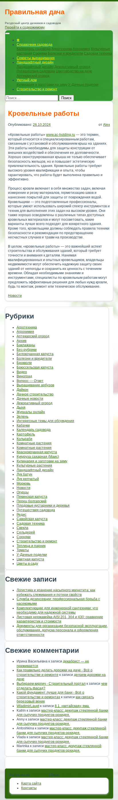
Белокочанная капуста (35, 354)
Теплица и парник (31, 546)
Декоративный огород (72, 67)
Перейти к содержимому (25, 27)
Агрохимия (81, 49)
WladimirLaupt (28, 706)
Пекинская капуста (32, 497)
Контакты (29, 788)
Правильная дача (34, 12)
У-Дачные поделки (83, 85)
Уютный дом (27, 80)
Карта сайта (31, 783)
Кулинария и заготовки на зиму (42, 85)
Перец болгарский (31, 501)
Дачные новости (30, 399)
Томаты (23, 550)
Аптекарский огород (33, 76)
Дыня (21, 407)
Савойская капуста (32, 519)
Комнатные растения (34, 443)
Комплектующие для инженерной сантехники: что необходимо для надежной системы (57, 610)
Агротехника (62, 49)
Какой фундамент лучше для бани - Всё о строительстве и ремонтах (50, 694)
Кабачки (23, 425)
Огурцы (23, 492)
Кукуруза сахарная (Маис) (38, 457)
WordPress (39, 775)
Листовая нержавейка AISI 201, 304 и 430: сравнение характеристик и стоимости (60, 619)
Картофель (26, 434)
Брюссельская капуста (35, 367)
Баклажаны (26, 345)
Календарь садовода (34, 49)
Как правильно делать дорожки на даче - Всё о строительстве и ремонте (55, 672)
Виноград (24, 376)
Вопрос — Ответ (30, 381)
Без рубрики (27, 350)
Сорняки (40, 53)
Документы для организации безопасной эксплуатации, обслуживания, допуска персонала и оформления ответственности (62, 630)
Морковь (23, 483)
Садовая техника (98, 53)
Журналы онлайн (31, 412)
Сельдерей (26, 532)
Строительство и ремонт (37, 89)
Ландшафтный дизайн (35, 62)
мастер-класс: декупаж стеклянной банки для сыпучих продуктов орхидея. (62, 713)
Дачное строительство (35, 394)
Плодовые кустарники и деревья (43, 506)
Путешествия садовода (36, 71)
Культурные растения (34, 465)
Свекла (22, 528)
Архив (21, 341)
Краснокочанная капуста (37, 452)
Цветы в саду (27, 564)
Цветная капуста (30, 559)
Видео (22, 372)
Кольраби (24, 439)
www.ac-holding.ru (60, 135)
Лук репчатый (28, 479)
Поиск (66, 98)
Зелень (22, 417)
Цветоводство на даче (74, 71)
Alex (106, 125)
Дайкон (22, 390)
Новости (15, 296)
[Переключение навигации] (7, 33)
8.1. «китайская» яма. (72, 706)
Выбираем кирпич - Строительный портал (51, 684)
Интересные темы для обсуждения (45, 421)
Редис (21, 515)
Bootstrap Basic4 (73, 775)
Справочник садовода (34, 45)
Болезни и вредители (65, 53)
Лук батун (24, 474)
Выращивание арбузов (35, 385)
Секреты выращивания (36, 58)
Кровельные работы (43, 113)
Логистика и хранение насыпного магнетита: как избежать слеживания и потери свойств (56, 592)
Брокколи (24, 363)
